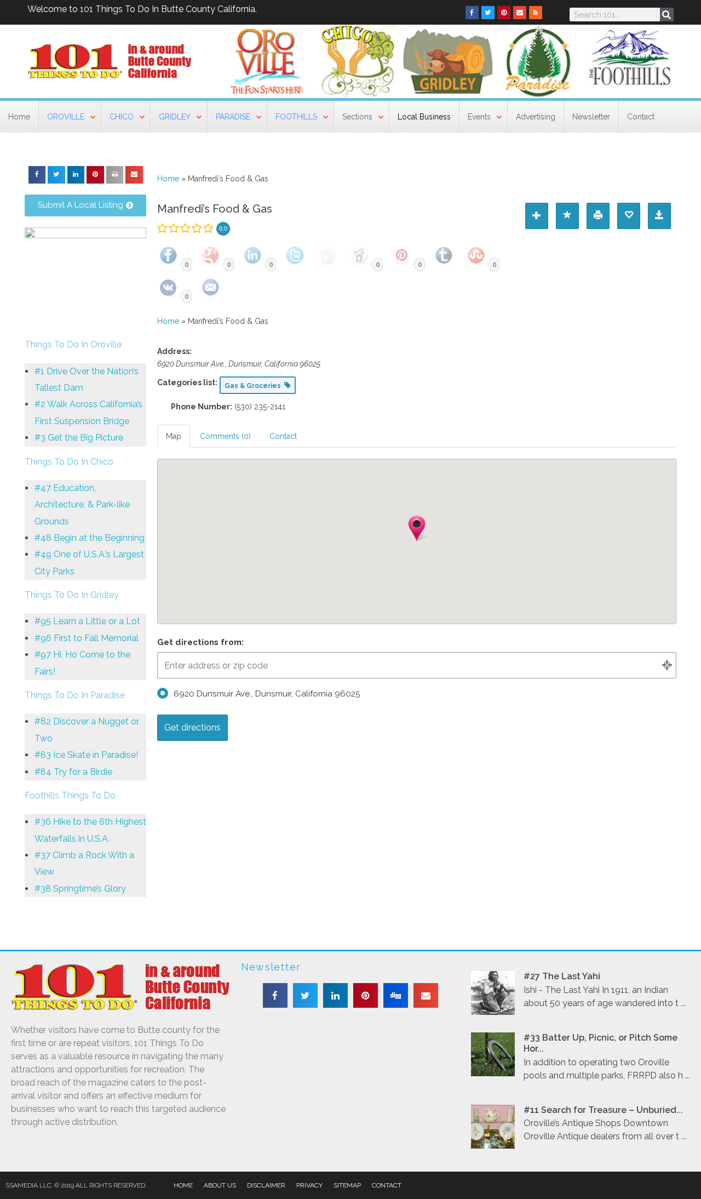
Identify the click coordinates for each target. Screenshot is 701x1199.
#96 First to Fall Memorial (87, 638)
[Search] (667, 14)
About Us (220, 1185)
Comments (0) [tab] (225, 436)
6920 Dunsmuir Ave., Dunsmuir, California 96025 (267, 694)
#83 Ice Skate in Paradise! (86, 755)
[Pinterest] (503, 12)
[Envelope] (519, 12)
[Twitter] (488, 12)
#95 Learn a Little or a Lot (87, 621)
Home (168, 178)
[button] (37, 175)
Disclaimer (266, 1185)
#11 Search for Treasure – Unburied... (603, 1110)
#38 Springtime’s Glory (80, 888)
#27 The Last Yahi (562, 976)
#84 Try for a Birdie (73, 772)
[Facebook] (472, 12)
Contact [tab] (283, 436)
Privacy (309, 1185)
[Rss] (535, 12)
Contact (386, 1185)
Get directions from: (200, 642)
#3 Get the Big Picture (79, 437)
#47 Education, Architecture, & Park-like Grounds (82, 505)
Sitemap (347, 1185)
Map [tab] (173, 436)
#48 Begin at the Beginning (90, 538)
